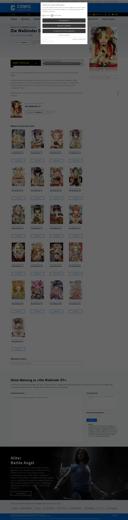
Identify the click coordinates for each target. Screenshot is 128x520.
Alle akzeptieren (64, 20)
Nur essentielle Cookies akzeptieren (64, 31)
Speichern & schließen (64, 26)
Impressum (75, 39)
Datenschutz (82, 39)
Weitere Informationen (64, 35)
